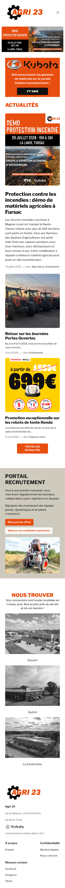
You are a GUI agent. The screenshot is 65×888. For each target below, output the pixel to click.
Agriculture (38, 266)
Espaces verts (37, 436)
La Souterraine (32, 764)
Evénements (52, 266)
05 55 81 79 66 (13, 819)
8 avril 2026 (12, 436)
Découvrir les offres (19, 522)
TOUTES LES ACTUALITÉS (32, 448)
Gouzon (33, 660)
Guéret (32, 712)
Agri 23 (10, 806)
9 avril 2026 (12, 352)
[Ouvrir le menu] (58, 13)
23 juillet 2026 (13, 266)
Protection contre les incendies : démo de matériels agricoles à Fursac (30, 203)
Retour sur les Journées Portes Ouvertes (26, 336)
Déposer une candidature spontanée (29, 530)
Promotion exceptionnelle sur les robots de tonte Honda (32, 420)
